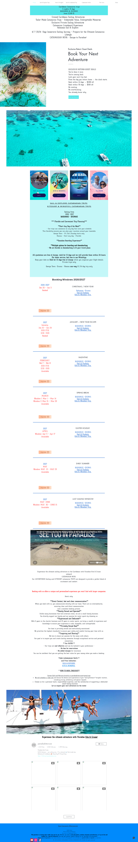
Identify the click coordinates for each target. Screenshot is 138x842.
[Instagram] (35, 840)
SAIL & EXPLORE (69, 663)
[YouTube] (31, 840)
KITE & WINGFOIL (68, 666)
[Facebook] (39, 840)
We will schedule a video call (44, 678)
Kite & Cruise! (91, 737)
